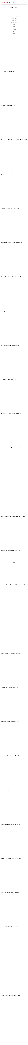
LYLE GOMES (7, 2)
